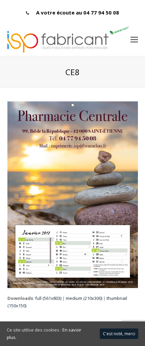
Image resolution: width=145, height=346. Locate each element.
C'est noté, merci (119, 334)
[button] (134, 39)
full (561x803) (48, 298)
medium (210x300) (84, 298)
